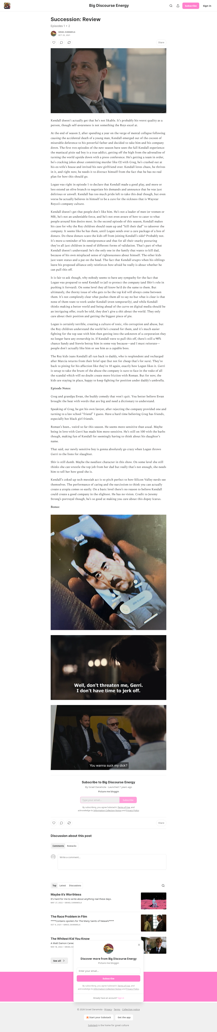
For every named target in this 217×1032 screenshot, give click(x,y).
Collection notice (131, 1009)
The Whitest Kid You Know (70, 939)
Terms (117, 1009)
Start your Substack (100, 1017)
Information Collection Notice (108, 988)
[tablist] (64, 846)
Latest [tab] (62, 885)
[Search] (171, 6)
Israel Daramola (66, 32)
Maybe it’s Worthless (66, 894)
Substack (93, 1025)
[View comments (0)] (61, 42)
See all (57, 960)
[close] (139, 944)
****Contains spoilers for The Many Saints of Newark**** (82, 920)
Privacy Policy (132, 988)
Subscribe (191, 5)
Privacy (108, 1009)
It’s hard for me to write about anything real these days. (81, 898)
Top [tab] (54, 885)
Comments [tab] (58, 845)
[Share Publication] (178, 6)
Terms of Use (124, 985)
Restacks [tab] (71, 845)
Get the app (124, 1017)
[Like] (54, 42)
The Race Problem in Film (69, 916)
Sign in (207, 5)
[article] (108, 901)
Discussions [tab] (75, 885)
